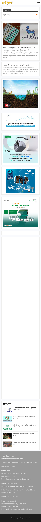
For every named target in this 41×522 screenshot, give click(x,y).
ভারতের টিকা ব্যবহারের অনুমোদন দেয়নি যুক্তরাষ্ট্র (16, 65)
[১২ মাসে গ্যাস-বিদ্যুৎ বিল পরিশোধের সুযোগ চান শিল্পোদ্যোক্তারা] (7, 410)
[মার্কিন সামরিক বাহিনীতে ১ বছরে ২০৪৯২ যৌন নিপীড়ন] (7, 436)
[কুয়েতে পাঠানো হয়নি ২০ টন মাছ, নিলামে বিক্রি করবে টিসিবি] (7, 419)
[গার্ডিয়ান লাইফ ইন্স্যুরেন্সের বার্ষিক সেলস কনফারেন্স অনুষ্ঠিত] (7, 445)
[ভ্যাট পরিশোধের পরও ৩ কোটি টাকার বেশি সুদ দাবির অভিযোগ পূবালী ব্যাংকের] (7, 427)
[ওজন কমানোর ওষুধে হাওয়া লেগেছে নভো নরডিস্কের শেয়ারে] (20, 34)
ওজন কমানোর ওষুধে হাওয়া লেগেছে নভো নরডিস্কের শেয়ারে (19, 48)
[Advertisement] (20, 317)
